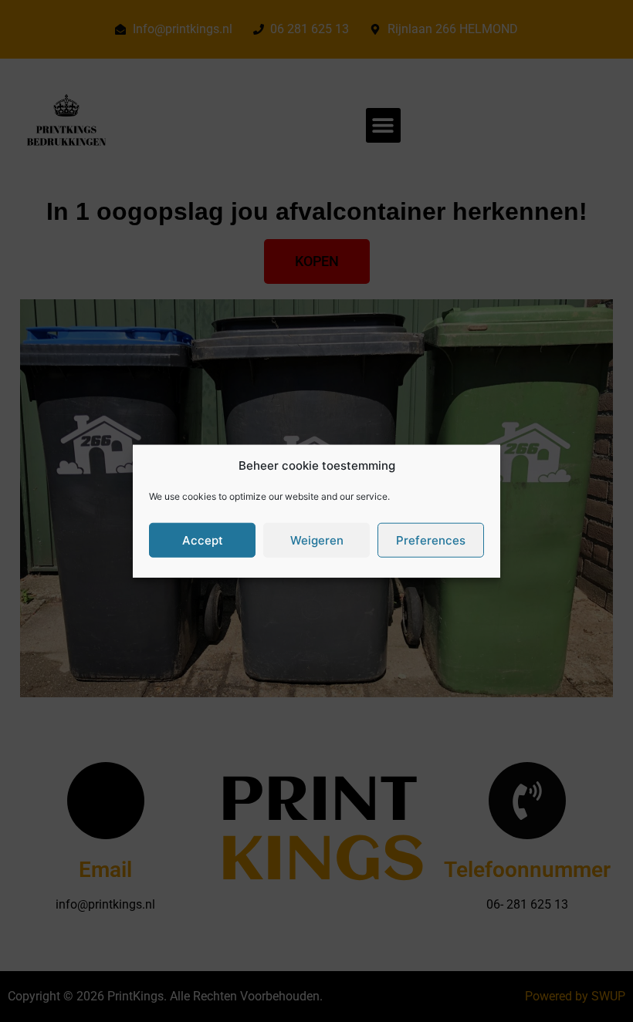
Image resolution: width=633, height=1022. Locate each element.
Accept (202, 539)
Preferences (430, 539)
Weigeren (317, 539)
